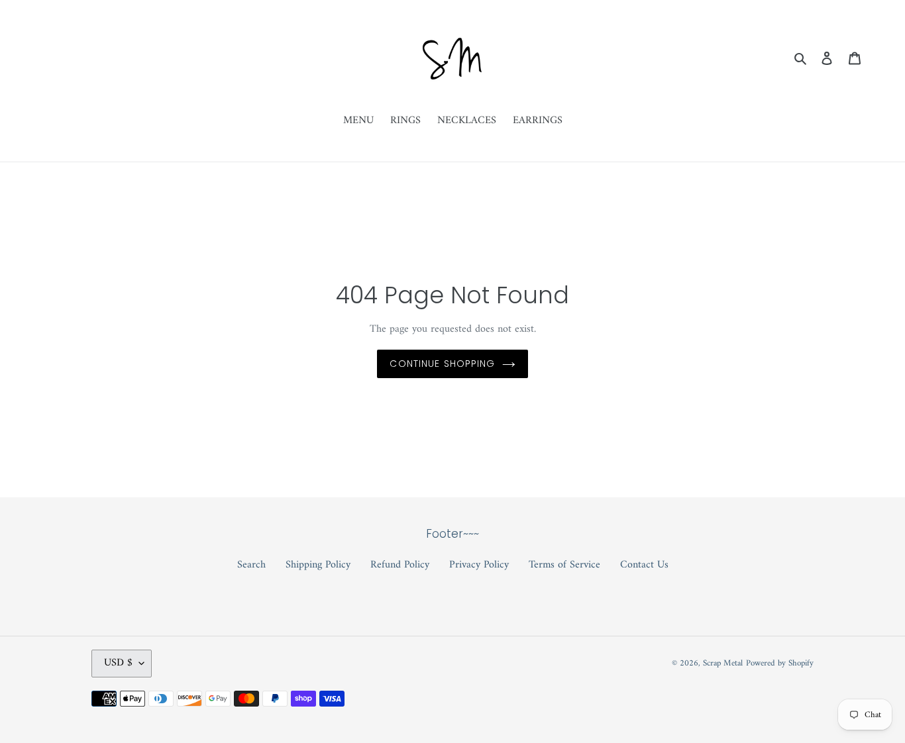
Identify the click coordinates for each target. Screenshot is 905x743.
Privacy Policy (479, 565)
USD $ (118, 663)
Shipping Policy (318, 565)
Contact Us (644, 565)
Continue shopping (442, 363)
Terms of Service (564, 565)
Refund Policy (399, 565)
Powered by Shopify (780, 663)
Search (251, 565)
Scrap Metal (723, 663)
